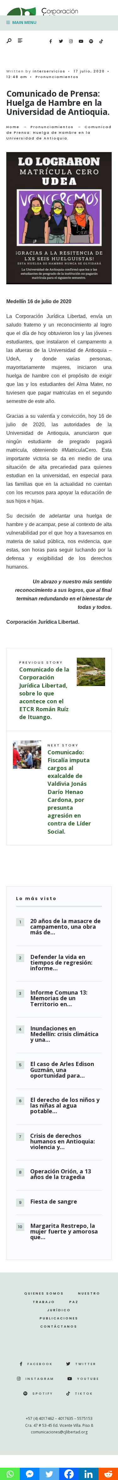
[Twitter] (61, 42)
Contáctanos (58, 1326)
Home (13, 126)
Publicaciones (59, 1318)
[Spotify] (91, 42)
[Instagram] (71, 42)
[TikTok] (101, 42)
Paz (74, 1302)
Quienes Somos (44, 1293)
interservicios (49, 71)
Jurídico (59, 1310)
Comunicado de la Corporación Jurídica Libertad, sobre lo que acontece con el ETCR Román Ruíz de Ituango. (44, 690)
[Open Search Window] (9, 41)
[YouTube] (81, 42)
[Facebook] (51, 42)
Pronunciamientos (57, 76)
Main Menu (24, 22)
